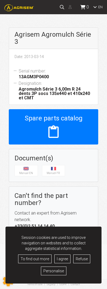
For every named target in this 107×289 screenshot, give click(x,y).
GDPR (63, 284)
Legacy (51, 284)
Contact (75, 284)
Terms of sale (35, 284)
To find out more (35, 259)
